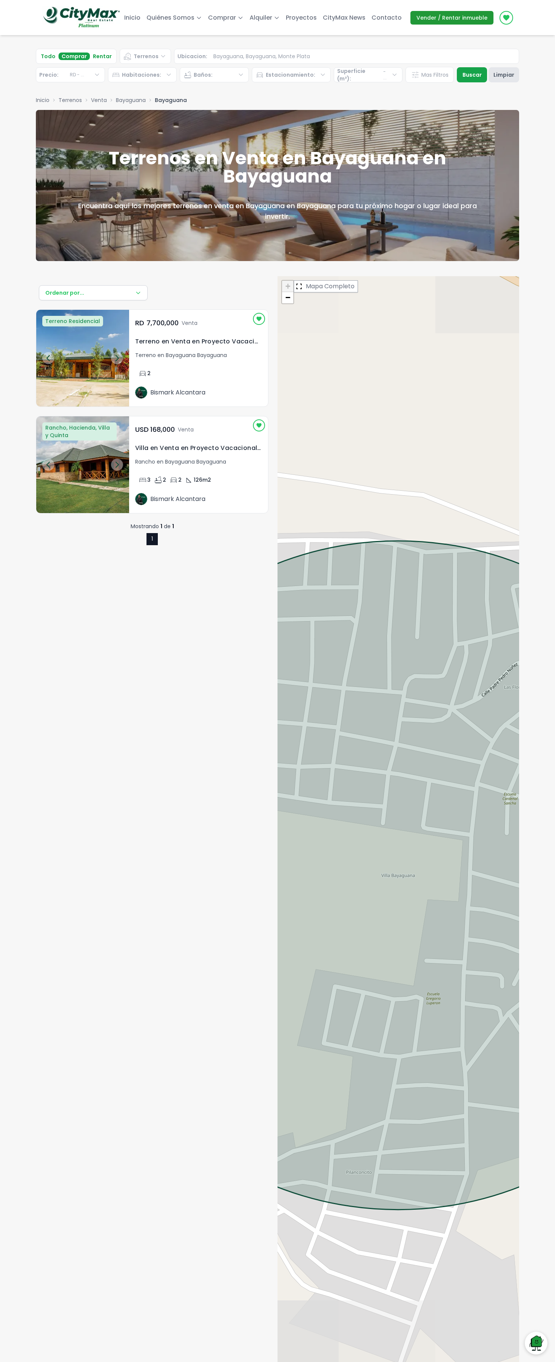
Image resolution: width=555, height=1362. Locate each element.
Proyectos (301, 17)
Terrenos (70, 100)
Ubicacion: (192, 56)
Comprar (74, 56)
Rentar (102, 56)
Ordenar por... (64, 293)
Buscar (472, 75)
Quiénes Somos (170, 17)
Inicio (132, 17)
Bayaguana (131, 100)
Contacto (387, 17)
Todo (48, 56)
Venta (99, 100)
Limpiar (503, 75)
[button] (287, 286)
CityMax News (344, 17)
